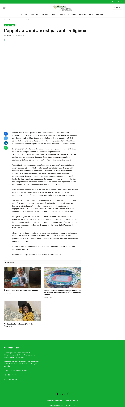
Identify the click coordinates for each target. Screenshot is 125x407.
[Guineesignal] (62, 8)
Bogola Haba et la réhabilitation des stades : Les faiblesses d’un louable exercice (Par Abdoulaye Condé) (62, 292)
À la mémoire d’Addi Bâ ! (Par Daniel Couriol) (21, 290)
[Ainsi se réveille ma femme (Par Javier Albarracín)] (22, 311)
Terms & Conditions (55, 400)
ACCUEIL (24, 14)
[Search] (121, 2)
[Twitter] (6, 138)
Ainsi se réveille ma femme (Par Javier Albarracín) (18, 325)
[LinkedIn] (6, 143)
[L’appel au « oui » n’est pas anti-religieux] (62, 83)
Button (117, 7)
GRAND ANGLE (9, 25)
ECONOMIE (72, 14)
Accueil (6, 20)
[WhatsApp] (6, 148)
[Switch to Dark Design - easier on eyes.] (118, 1)
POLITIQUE (34, 14)
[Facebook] (6, 134)
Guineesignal (7, 35)
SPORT (53, 14)
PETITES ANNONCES (96, 14)
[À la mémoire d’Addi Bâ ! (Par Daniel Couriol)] (22, 277)
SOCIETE (45, 14)
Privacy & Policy (71, 400)
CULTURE (82, 14)
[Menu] (4, 7)
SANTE (62, 14)
